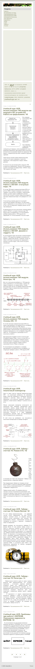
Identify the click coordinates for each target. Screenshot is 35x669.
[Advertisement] (10, 55)
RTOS (5, 21)
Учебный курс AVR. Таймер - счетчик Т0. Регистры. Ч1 (15, 577)
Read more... (27, 173)
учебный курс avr (11, 99)
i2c (9, 86)
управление (20, 97)
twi (18, 86)
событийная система (23, 95)
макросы (13, 91)
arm (8, 84)
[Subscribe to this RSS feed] (30, 104)
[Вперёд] (20, 654)
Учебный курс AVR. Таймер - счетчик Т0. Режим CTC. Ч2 (15, 449)
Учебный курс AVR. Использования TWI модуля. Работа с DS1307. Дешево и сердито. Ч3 (16, 230)
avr (12, 85)
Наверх (31, 666)
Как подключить (8, 18)
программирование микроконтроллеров (13, 93)
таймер (15, 97)
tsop (16, 86)
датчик (13, 88)
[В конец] (24, 654)
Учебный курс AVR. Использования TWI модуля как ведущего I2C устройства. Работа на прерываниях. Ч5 (17, 111)
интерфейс (23, 89)
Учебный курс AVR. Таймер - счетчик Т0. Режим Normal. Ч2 (16, 510)
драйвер (17, 89)
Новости (6, 11)
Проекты (6, 24)
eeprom (6, 86)
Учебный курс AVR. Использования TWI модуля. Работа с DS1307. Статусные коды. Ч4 (16, 183)
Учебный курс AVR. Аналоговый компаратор (14, 389)
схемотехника (9, 97)
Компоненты (7, 20)
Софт (5, 23)
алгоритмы (22, 87)
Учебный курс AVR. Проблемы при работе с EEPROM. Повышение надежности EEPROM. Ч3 (16, 617)
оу (15, 91)
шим (18, 99)
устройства (27, 97)
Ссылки (6, 25)
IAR (11, 87)
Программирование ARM (10, 15)
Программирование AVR (10, 14)
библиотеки (8, 89)
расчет (23, 93)
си (17, 95)
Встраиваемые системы (10, 12)
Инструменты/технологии (10, 17)
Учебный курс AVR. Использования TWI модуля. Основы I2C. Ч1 (16, 319)
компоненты (7, 91)
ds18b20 (25, 84)
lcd (13, 86)
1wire (6, 84)
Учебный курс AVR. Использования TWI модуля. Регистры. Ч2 (16, 277)
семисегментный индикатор (10, 95)
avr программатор (18, 84)
